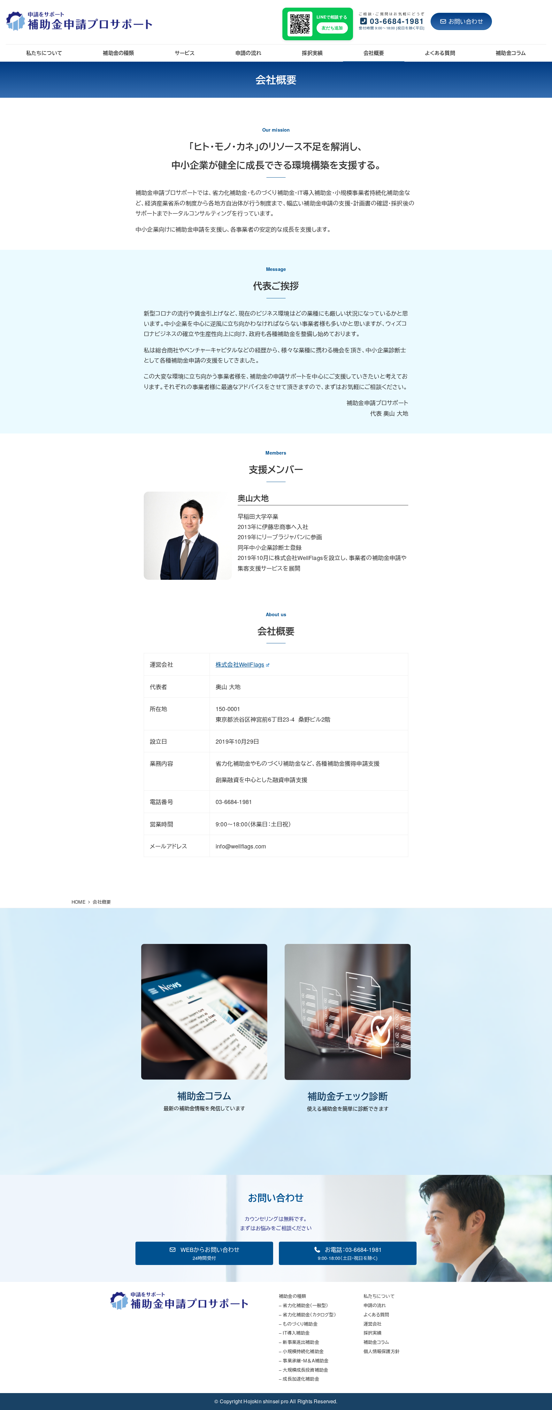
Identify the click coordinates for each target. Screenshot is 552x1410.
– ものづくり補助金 (298, 1323)
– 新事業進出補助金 (299, 1341)
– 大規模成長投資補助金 (303, 1369)
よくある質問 (376, 1314)
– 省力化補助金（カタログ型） (307, 1314)
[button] (204, 1253)
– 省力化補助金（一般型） (303, 1305)
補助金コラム (376, 1341)
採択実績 (373, 1332)
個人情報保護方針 (382, 1351)
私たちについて (379, 1295)
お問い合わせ (465, 21)
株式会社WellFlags (240, 664)
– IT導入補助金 (294, 1332)
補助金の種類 (292, 1295)
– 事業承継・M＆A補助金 (303, 1360)
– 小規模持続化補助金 (301, 1351)
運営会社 (373, 1323)
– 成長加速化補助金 (299, 1378)
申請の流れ (375, 1305)
